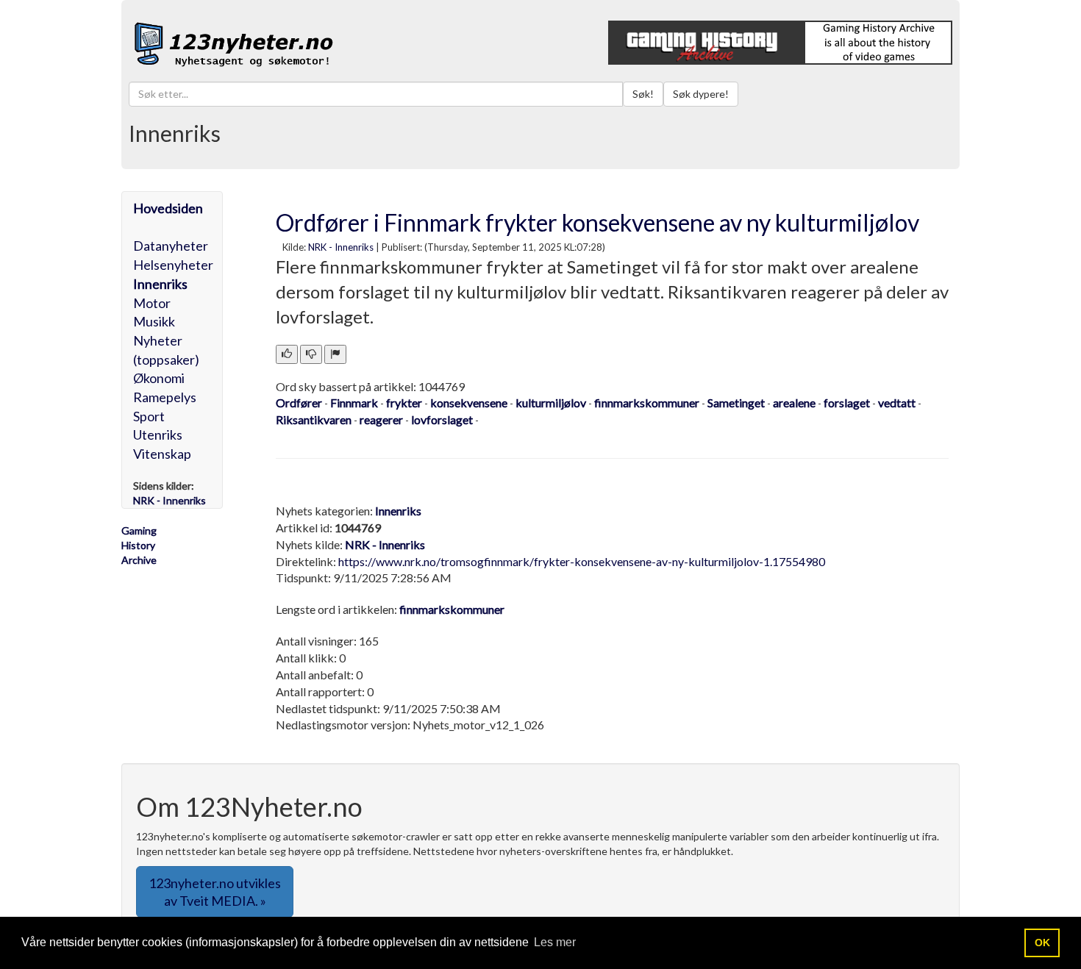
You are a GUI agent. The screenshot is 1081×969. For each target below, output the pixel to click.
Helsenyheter (173, 265)
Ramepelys (164, 397)
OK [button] (1042, 942)
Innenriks (160, 284)
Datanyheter (170, 245)
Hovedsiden (168, 208)
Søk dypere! (701, 93)
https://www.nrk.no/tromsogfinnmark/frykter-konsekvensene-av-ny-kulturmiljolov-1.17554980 (581, 561)
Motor (152, 303)
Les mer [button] (555, 942)
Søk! (643, 93)
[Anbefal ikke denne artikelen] (311, 354)
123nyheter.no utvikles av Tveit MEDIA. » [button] (215, 892)
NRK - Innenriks (341, 247)
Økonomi (159, 378)
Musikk (154, 321)
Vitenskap (162, 454)
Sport (149, 416)
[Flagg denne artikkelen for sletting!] (335, 354)
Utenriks (157, 434)
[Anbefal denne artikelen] (287, 354)
